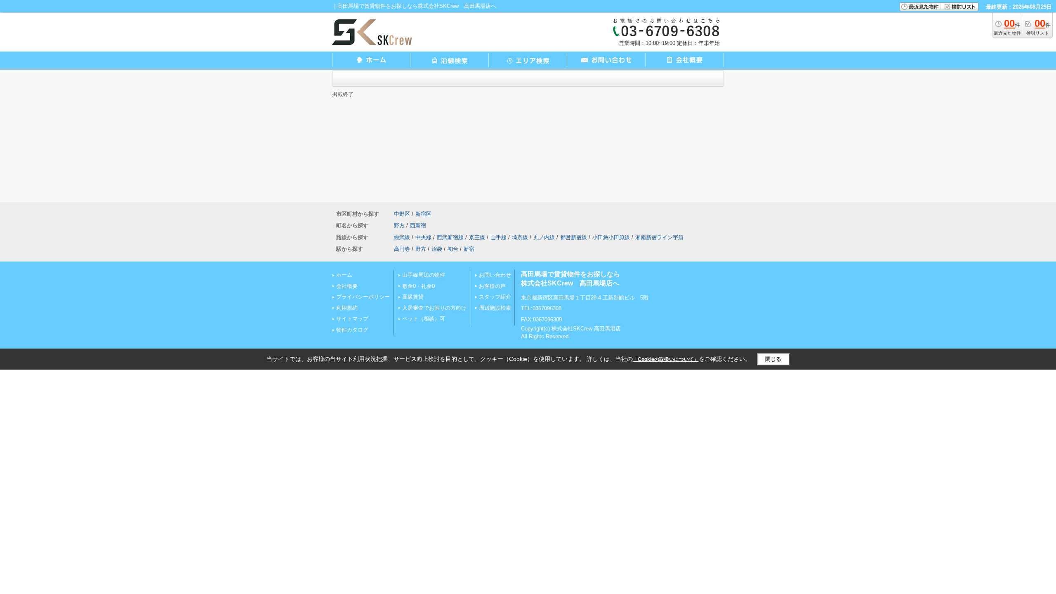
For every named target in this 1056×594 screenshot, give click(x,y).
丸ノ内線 (544, 237)
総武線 (402, 237)
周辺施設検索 (495, 308)
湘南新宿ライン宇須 (659, 237)
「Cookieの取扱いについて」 (666, 359)
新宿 (469, 249)
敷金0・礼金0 (418, 286)
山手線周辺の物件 (423, 275)
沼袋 (436, 249)
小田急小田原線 (611, 237)
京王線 (477, 237)
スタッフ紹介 (495, 297)
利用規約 (347, 308)
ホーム (344, 275)
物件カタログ (352, 330)
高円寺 (402, 249)
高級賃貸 (413, 297)
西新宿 (418, 225)
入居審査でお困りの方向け (434, 308)
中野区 (402, 214)
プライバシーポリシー (363, 297)
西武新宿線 (450, 237)
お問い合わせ (495, 275)
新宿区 (423, 214)
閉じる (773, 359)
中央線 (423, 237)
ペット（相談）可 (423, 319)
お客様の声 (492, 286)
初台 (453, 249)
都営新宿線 (573, 237)
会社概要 (347, 286)
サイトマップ (352, 319)
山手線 (498, 237)
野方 (399, 225)
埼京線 (520, 237)
